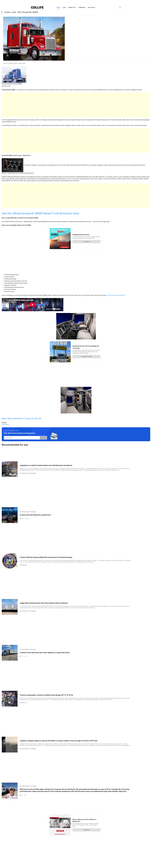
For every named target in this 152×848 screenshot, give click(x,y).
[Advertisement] (54, 105)
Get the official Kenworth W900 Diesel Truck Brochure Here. (41, 213)
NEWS (58, 7)
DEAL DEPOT (91, 7)
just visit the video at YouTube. (115, 295)
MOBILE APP (71, 7)
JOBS (64, 7)
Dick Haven (5, 424)
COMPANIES (81, 7)
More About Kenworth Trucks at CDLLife (21, 418)
